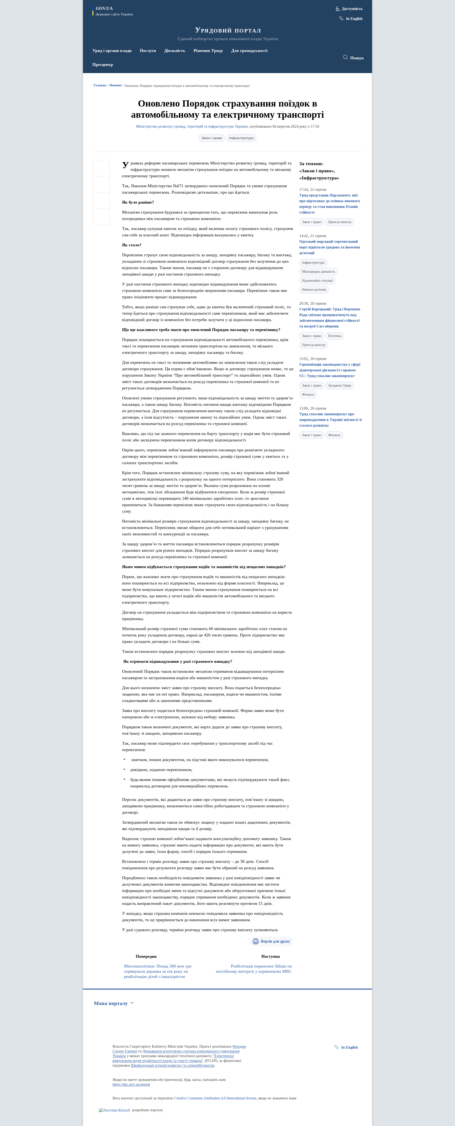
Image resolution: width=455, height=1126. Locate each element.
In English (354, 19)
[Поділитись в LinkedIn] (101, 217)
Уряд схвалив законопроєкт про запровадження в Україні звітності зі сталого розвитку (330, 419)
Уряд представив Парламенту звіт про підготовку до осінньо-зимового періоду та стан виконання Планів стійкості (329, 203)
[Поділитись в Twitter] (101, 184)
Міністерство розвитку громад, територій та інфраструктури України (192, 126)
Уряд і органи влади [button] (112, 50)
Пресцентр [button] (102, 64)
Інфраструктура (241, 138)
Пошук (357, 58)
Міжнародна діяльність (318, 271)
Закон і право (211, 138)
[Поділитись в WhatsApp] (101, 200)
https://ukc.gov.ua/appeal (131, 1084)
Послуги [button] (148, 50)
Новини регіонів (314, 289)
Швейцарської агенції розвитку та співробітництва (172, 1065)
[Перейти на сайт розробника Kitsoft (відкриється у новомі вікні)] (114, 1110)
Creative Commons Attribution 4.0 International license (215, 1098)
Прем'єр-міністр (339, 222)
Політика (334, 336)
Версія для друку (275, 941)
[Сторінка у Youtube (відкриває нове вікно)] (332, 57)
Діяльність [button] (174, 50)
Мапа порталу (111, 1003)
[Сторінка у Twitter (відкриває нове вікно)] (323, 57)
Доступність (352, 9)
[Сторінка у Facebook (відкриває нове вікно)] (314, 57)
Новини (115, 85)
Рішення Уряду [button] (208, 50)
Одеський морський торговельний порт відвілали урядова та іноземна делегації (329, 247)
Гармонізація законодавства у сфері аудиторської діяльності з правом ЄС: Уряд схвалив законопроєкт (329, 370)
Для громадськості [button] (249, 50)
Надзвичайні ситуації (317, 280)
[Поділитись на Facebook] (101, 168)
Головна (100, 85)
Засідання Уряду (339, 385)
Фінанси (308, 394)
